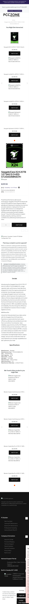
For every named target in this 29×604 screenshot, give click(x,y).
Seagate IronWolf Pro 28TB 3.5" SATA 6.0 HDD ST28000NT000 (14, 74)
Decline (21, 600)
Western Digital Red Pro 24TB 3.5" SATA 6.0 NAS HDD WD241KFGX (14, 473)
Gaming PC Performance (10, 523)
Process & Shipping (9, 542)
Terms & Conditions (9, 548)
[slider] (14, 2)
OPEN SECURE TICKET (13, 566)
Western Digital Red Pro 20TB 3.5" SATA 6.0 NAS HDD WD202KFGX (14, 446)
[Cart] (25, 15)
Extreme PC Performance (11, 525)
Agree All (21, 595)
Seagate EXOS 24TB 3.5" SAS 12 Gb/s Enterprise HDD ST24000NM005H (14, 47)
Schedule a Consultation (14, 11)
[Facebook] (11, 510)
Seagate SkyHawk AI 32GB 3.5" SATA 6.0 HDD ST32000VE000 (14, 128)
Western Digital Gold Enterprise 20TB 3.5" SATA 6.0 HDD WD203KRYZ (14, 392)
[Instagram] (6, 510)
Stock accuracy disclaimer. (8, 190)
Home (13, 20)
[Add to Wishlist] (22, 230)
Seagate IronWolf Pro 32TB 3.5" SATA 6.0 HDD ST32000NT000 (14, 101)
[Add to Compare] (26, 230)
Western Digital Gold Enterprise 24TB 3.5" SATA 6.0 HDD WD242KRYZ (14, 419)
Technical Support (9, 544)
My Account (7, 552)
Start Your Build (8, 521)
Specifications (15, 345)
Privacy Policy (7, 550)
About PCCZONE (8, 539)
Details (14, 278)
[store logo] (11, 15)
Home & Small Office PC (10, 530)
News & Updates (8, 546)
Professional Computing (10, 528)
